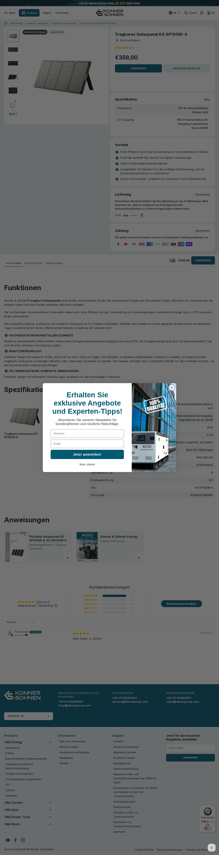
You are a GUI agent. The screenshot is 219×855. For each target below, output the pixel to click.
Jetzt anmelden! (87, 454)
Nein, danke (87, 464)
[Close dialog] (172, 387)
